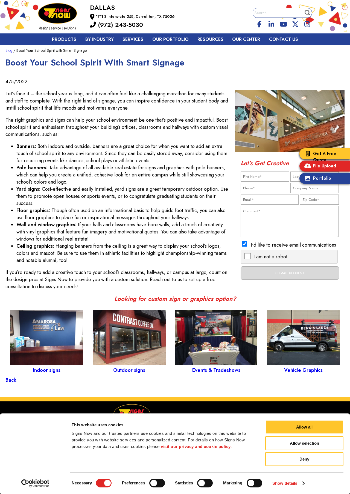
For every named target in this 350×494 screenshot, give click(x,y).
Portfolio (322, 178)
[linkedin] (271, 23)
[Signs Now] (61, 17)
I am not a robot (270, 256)
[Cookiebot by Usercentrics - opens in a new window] (35, 483)
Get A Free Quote (324, 156)
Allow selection (304, 443)
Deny (304, 459)
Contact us (283, 39)
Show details (284, 483)
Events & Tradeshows (216, 370)
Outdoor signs (129, 370)
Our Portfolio (170, 39)
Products (64, 39)
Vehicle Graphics (303, 370)
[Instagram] (307, 23)
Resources (210, 39)
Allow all (304, 427)
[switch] (157, 483)
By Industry (99, 39)
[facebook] (259, 23)
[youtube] (283, 23)
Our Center (246, 39)
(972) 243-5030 (119, 24)
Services (132, 39)
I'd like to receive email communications (293, 245)
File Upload (324, 166)
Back (10, 380)
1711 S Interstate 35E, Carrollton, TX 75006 (135, 16)
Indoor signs (46, 370)
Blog (8, 50)
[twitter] (295, 23)
